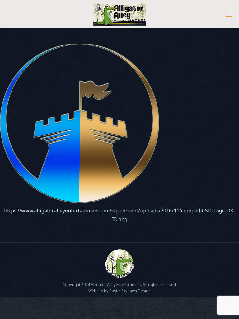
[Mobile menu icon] (229, 14)
